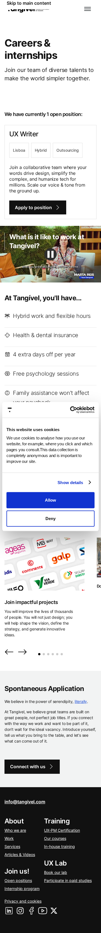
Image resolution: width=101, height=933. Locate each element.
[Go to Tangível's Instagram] (20, 910)
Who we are (15, 830)
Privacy (23, 901)
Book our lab (55, 872)
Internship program (22, 888)
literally (81, 701)
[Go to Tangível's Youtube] (42, 910)
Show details (70, 482)
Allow (50, 500)
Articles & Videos (19, 854)
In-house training (59, 846)
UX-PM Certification (62, 830)
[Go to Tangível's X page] (53, 910)
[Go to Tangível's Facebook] (31, 910)
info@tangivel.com (24, 801)
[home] (28, 9)
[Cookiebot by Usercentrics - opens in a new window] (71, 410)
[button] (87, 9)
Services (12, 846)
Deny (50, 518)
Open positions (18, 880)
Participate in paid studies (68, 880)
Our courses (55, 838)
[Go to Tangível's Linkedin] (8, 910)
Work (9, 838)
